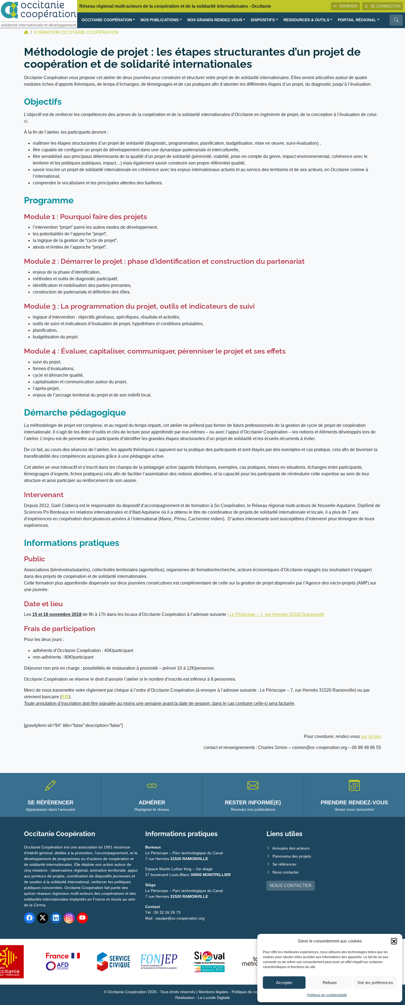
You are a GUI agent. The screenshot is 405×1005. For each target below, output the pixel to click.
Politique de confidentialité (327, 995)
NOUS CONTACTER (291, 885)
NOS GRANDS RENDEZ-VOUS (214, 20)
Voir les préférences (375, 982)
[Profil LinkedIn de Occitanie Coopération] (55, 917)
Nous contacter (285, 872)
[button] (394, 941)
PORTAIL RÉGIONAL (357, 20)
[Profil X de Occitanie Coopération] (42, 917)
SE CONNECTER (385, 6)
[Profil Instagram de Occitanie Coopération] (69, 917)
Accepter (284, 982)
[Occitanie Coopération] (38, 13)
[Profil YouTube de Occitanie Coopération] (82, 917)
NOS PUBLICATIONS (160, 20)
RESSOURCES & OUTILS (306, 20)
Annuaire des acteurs (290, 848)
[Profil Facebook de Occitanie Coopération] (29, 917)
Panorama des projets (291, 856)
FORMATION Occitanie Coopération (76, 32)
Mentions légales (213, 992)
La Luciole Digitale (214, 997)
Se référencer (284, 864)
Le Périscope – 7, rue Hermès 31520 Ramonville (277, 614)
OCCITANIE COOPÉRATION (107, 20)
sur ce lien (371, 736)
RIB (65, 696)
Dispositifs (263, 20)
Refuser (330, 982)
